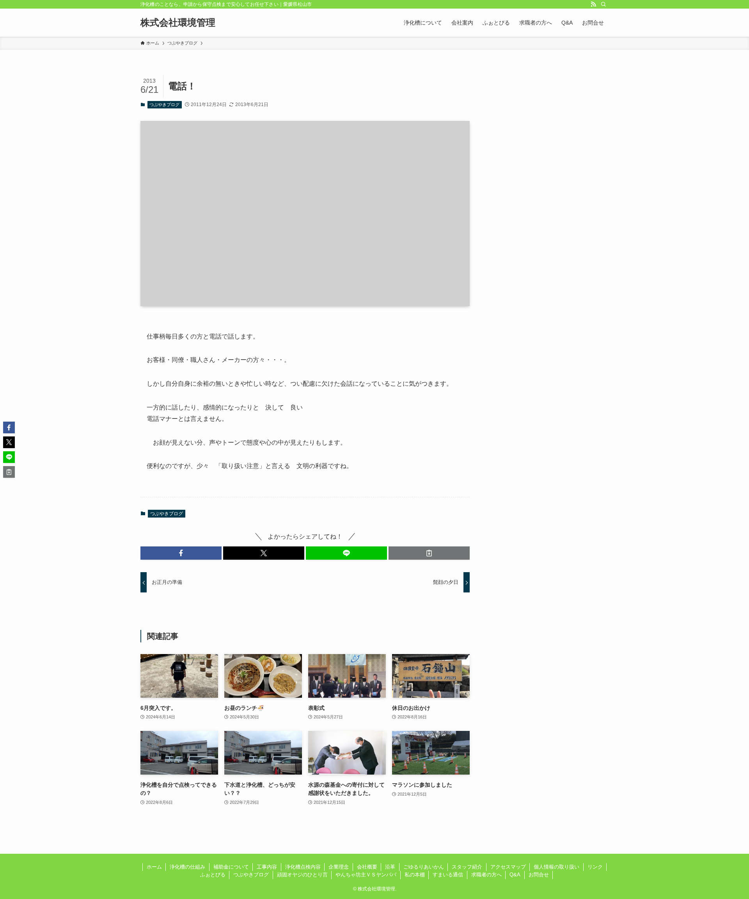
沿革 (390, 867)
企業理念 (338, 867)
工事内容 (267, 867)
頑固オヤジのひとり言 (302, 875)
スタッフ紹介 (467, 867)
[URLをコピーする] (429, 553)
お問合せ (539, 875)
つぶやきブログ (164, 104)
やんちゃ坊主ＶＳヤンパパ (365, 875)
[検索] (603, 4)
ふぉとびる (212, 875)
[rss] (593, 4)
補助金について (231, 867)
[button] (181, 553)
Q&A (514, 875)
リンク (595, 867)
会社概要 (367, 867)
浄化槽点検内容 (303, 867)
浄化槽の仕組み (187, 867)
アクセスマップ (508, 867)
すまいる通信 (448, 875)
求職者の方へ (486, 875)
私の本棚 (415, 875)
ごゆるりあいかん (423, 867)
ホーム (154, 867)
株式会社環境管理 (177, 22)
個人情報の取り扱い (556, 867)
